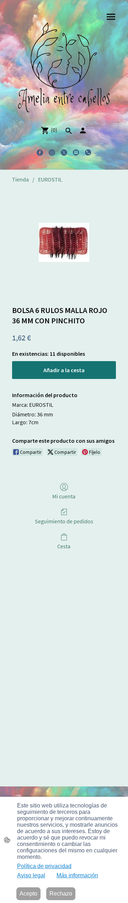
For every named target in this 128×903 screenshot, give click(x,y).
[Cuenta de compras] (83, 130)
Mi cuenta (63, 496)
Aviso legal (31, 875)
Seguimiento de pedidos (64, 521)
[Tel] (88, 152)
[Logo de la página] (64, 68)
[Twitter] (64, 152)
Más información (77, 875)
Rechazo (60, 894)
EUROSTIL (50, 179)
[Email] (76, 152)
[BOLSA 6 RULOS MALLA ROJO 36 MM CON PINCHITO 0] (64, 242)
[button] (68, 131)
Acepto (28, 894)
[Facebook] (40, 152)
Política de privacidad (44, 866)
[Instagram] (52, 152)
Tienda (20, 179)
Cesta (63, 546)
